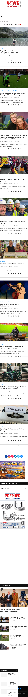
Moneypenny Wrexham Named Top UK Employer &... (12, 675)
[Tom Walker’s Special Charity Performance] (14, 290)
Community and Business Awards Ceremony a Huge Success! (11, 610)
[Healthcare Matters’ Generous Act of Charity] (14, 207)
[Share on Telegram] (18, 62)
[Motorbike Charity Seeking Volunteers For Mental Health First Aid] (14, 372)
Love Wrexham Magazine (6, 55)
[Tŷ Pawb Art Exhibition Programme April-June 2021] (4, 620)
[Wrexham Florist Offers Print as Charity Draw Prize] (14, 165)
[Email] (20, 688)
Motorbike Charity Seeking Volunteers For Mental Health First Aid (13, 387)
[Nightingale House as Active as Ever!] (4, 692)
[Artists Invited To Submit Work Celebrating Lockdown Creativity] (4, 647)
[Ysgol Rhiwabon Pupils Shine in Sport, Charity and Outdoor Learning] (14, 78)
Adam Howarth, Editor (6, 348)
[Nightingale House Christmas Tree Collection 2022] (4, 684)
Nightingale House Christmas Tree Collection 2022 (12, 684)
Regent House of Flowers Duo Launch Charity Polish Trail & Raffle (12, 52)
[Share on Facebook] (8, 62)
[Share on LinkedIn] (13, 62)
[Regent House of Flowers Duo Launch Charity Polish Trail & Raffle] (14, 36)
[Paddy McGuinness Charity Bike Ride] (14, 332)
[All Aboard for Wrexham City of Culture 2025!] (4, 629)
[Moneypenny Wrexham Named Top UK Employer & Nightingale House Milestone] (4, 675)
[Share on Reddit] (15, 62)
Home (1, 21)
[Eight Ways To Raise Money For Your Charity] (14, 414)
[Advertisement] (14, 11)
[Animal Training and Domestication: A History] (4, 638)
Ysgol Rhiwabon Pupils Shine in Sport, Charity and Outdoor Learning (12, 94)
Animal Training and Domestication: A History (17, 636)
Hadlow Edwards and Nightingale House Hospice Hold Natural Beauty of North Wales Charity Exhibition (13, 137)
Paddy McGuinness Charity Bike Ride (12, 346)
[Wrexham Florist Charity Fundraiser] (14, 249)
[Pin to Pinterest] (11, 62)
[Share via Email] (20, 62)
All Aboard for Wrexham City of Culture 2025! (18, 627)
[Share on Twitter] (10, 62)
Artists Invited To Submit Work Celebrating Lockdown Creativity (18, 646)
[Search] (26, 16)
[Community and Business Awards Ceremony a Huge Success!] (14, 598)
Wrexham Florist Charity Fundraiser (12, 264)
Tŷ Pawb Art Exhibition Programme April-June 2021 (17, 618)
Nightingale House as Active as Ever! (12, 692)
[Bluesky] (18, 688)
